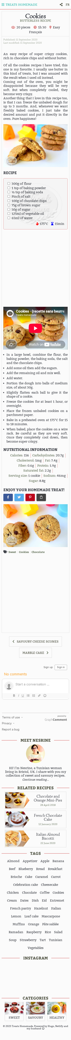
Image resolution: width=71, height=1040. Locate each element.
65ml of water (22, 218)
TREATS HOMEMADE (20, 5)
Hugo (51, 1026)
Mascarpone (51, 916)
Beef (12, 869)
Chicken (13, 893)
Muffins (19, 924)
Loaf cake (31, 916)
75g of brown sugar (26, 205)
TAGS (35, 853)
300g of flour (21, 184)
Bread (40, 869)
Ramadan (16, 932)
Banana (58, 861)
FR (67, 5)
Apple (44, 861)
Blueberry (26, 869)
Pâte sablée (50, 924)
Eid (44, 900)
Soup (13, 940)
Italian (56, 908)
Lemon (16, 916)
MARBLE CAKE (33, 653)
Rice (48, 932)
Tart (43, 940)
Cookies (24, 552)
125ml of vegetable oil (28, 214)
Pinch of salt (21, 196)
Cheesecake (49, 885)
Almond (13, 861)
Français (35, 32)
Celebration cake (25, 885)
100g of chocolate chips (29, 201)
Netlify (59, 1026)
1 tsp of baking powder (29, 188)
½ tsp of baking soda (27, 192)
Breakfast (55, 869)
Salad (58, 932)
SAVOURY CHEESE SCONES (38, 641)
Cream (12, 900)
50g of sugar (21, 209)
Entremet (57, 900)
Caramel (41, 877)
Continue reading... (35, 779)
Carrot (56, 877)
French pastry (20, 908)
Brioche (16, 877)
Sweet (12, 552)
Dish (35, 900)
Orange (33, 924)
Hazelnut (41, 908)
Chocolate (38, 552)
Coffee (45, 893)
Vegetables (36, 948)
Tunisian (55, 940)
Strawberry (28, 940)
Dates (24, 900)
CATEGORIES (35, 998)
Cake (28, 877)
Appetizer (30, 861)
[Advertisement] (35, 268)
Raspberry (34, 932)
